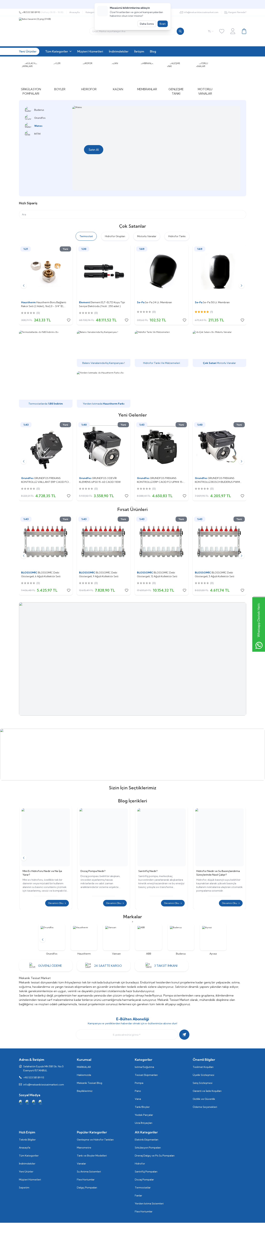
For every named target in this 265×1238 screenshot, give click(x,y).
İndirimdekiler (27, 1163)
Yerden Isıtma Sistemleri (149, 1203)
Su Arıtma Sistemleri (89, 1171)
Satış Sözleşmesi (202, 1083)
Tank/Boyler (142, 1107)
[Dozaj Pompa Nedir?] (103, 837)
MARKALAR (84, 1067)
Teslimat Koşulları (203, 1067)
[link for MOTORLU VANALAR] (205, 78)
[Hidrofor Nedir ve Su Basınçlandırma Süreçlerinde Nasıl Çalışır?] (219, 837)
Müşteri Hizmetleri (30, 1179)
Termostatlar (143, 1187)
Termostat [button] (86, 236)
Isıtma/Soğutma (144, 1067)
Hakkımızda (84, 1075)
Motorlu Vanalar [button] (146, 236)
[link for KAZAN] (118, 76)
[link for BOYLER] (60, 76)
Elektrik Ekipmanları (146, 1139)
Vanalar (81, 1163)
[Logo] (64, 31)
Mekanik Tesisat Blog (89, 1083)
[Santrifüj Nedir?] (161, 837)
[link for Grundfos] (52, 939)
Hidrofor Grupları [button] (115, 236)
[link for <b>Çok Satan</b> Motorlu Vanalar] (219, 349)
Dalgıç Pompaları (87, 1187)
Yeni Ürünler (26, 1171)
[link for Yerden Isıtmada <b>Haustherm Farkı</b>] (103, 389)
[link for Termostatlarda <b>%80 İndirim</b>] (45, 369)
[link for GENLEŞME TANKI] (176, 78)
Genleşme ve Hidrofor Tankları (95, 1139)
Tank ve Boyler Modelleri (92, 1155)
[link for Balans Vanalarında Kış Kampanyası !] (103, 349)
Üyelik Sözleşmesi (203, 1075)
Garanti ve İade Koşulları (207, 1091)
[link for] (132, 659)
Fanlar (138, 1195)
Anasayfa (74, 12)
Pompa (139, 1083)
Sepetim (24, 1187)
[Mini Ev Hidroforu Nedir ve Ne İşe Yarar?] (45, 837)
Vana (138, 1099)
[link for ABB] (148, 939)
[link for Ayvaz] (213, 939)
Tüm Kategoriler (29, 1155)
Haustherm (28, 302)
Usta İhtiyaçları (143, 1123)
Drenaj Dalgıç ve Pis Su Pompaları (154, 1155)
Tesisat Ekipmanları (146, 1075)
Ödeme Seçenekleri (205, 1107)
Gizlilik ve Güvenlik (204, 1099)
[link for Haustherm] (84, 939)
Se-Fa (141, 302)
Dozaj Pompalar (144, 1179)
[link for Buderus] (181, 939)
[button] (24, 286)
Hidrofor (140, 1163)
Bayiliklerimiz (85, 1091)
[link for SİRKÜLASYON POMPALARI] (31, 78)
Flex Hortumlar (86, 1179)
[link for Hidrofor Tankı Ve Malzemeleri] (161, 349)
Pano (138, 1091)
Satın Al (94, 149)
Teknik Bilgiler (27, 1139)
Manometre (84, 1147)
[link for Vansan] (116, 939)
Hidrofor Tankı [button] (177, 236)
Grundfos (27, 478)
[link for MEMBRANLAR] (147, 76)
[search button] (180, 31)
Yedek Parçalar (144, 1115)
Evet (163, 23)
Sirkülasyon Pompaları (148, 1147)
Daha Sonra (147, 23)
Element (85, 302)
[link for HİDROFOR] (89, 76)
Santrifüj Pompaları (146, 1171)
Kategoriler (91, 12)
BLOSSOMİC (29, 572)
